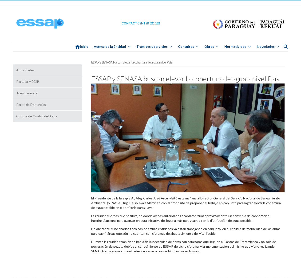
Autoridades (25, 70)
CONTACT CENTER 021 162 (141, 23)
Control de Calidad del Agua (36, 116)
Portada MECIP (27, 81)
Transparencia (26, 93)
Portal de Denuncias (31, 105)
